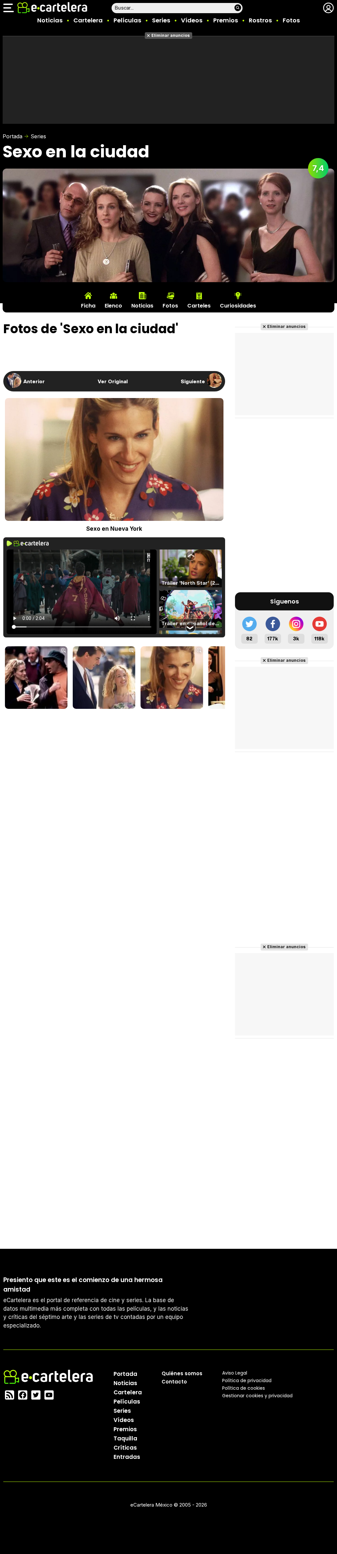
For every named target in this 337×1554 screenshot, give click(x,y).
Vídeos (191, 20)
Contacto (174, 1381)
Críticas (125, 1448)
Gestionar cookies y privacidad (257, 1395)
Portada (12, 136)
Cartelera (88, 20)
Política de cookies (243, 1388)
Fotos (291, 20)
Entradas (127, 1457)
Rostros (260, 20)
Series (161, 20)
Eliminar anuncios (170, 35)
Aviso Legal (234, 1373)
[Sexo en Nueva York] (36, 678)
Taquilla (125, 1438)
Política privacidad (247, 1380)
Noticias (50, 20)
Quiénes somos (182, 1373)
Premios (225, 20)
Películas (127, 20)
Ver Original (113, 381)
